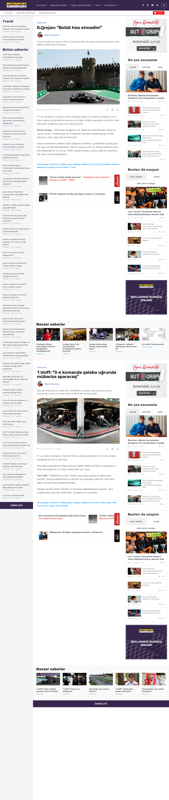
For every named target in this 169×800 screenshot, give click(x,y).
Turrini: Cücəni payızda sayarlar (151, 239)
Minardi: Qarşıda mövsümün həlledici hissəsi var (14, 296)
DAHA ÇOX (17, 505)
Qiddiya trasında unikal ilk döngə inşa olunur (13, 275)
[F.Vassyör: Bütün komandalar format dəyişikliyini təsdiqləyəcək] (48, 334)
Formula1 (41, 5)
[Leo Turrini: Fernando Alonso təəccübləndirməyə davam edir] (146, 197)
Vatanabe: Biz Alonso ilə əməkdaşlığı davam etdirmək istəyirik (15, 379)
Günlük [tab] (132, 67)
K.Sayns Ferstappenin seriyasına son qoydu (151, 267)
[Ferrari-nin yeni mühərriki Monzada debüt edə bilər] (134, 124)
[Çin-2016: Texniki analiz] (154, 334)
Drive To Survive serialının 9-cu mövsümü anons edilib (15, 401)
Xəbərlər (42, 22)
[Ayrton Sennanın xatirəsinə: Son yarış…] (134, 254)
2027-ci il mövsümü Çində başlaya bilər (13, 253)
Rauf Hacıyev (52, 35)
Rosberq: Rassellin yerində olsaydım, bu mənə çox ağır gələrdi (14, 242)
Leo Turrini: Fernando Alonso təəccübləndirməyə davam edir (16, 444)
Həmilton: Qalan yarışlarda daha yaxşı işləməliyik (16, 206)
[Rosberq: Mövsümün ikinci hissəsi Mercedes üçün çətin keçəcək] (134, 153)
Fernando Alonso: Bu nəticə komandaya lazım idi (14, 454)
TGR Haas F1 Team (67, 167)
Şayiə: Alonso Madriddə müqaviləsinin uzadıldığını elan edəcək (15, 194)
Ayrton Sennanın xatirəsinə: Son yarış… (151, 253)
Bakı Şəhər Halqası (71, 164)
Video (160, 13)
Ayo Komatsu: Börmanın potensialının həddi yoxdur (14, 319)
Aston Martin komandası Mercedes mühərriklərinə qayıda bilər (14, 120)
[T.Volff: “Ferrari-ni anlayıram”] (74, 679)
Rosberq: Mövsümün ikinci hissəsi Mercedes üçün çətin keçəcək (15, 133)
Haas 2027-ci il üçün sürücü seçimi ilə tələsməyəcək (14, 98)
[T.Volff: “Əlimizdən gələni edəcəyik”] (127, 679)
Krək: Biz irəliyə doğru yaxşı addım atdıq (14, 422)
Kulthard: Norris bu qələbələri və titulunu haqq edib (16, 230)
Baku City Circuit (91, 164)
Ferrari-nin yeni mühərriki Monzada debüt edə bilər (14, 38)
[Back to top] (161, 792)
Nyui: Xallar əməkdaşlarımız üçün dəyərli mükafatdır (14, 475)
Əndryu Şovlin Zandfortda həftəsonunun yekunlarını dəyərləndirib (14, 331)
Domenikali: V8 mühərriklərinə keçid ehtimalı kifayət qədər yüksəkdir (16, 181)
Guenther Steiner (110, 164)
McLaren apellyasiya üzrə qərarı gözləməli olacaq (16, 156)
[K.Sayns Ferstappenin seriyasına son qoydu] (134, 268)
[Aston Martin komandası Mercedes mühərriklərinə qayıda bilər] (134, 138)
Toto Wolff (62, 506)
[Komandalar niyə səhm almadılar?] (154, 679)
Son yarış (8, 13)
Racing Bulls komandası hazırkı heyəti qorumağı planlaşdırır (16, 66)
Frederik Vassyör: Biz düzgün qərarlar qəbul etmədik (15, 465)
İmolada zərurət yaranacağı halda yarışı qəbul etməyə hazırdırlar (14, 218)
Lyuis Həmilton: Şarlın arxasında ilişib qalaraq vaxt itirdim (16, 486)
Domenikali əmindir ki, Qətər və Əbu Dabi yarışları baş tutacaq (16, 343)
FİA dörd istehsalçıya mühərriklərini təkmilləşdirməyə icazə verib (16, 168)
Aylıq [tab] (160, 67)
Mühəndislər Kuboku (48, 13)
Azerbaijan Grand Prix (49, 164)
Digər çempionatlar (81, 5)
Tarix (97, 5)
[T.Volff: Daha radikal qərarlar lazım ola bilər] (48, 679)
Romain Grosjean (46, 167)
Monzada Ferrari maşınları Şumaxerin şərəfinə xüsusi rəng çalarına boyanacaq (16, 308)
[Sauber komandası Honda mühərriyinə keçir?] (101, 334)
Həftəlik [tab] (146, 67)
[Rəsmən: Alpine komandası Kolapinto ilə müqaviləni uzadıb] (146, 81)
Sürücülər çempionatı (25, 13)
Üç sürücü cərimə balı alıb (14, 495)
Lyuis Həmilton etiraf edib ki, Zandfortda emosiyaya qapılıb (15, 354)
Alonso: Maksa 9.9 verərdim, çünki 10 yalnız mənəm (14, 285)
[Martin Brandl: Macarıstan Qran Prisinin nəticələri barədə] (134, 226)
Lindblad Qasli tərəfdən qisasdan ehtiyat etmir (13, 391)
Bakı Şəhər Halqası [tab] (146, 183)
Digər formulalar (58, 5)
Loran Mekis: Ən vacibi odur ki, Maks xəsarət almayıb (15, 412)
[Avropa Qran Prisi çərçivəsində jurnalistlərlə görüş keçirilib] (74, 334)
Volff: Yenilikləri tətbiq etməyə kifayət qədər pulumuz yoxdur (15, 433)
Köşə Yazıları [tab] (136, 177)
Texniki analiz (147, 347)
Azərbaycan (110, 5)
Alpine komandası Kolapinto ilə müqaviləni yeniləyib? (16, 108)
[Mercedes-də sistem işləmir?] (101, 679)
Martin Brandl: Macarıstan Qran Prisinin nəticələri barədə (152, 226)
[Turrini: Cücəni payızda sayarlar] (134, 240)
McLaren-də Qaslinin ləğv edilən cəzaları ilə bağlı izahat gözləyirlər (16, 366)
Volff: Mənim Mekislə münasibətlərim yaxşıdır (13, 55)
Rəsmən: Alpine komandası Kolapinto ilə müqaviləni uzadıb (16, 27)
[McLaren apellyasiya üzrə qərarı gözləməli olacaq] (134, 110)
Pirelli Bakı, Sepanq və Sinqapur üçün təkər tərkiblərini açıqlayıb (16, 87)
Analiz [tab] (157, 177)
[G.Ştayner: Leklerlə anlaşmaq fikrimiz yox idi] (127, 334)
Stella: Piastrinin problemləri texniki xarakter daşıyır (15, 264)
